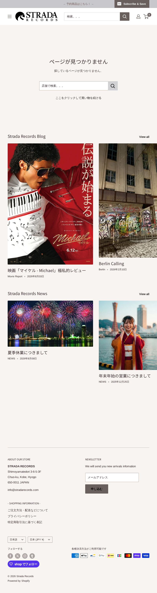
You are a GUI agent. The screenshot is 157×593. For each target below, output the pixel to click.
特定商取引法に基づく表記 (25, 522)
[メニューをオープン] (9, 16)
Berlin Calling (111, 263)
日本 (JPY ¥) (37, 539)
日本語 (13, 539)
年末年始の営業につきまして (125, 376)
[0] (146, 16)
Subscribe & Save (134, 3)
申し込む (96, 488)
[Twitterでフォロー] (17, 556)
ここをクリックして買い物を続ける (78, 97)
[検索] (124, 16)
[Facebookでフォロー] (10, 556)
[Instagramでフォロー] (25, 556)
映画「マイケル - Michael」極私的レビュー (47, 270)
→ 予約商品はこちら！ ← (78, 3)
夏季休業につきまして (28, 352)
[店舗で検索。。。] (113, 85)
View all (144, 136)
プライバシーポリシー (22, 516)
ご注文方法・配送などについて (28, 510)
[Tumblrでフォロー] (32, 556)
